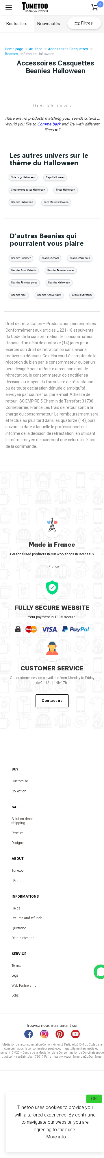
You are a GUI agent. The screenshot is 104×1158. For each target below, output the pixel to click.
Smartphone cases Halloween (28, 189)
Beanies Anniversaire (49, 294)
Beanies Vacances (80, 258)
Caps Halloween (55, 177)
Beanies (11, 54)
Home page (14, 49)
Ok (94, 1098)
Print (17, 881)
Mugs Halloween (65, 189)
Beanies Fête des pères (24, 282)
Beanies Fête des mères (60, 270)
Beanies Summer (21, 258)
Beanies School (50, 258)
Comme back (49, 124)
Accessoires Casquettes (68, 49)
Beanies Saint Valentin (23, 270)
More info (56, 1137)
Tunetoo (17, 871)
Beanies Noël (18, 294)
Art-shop (35, 49)
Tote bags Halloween (23, 177)
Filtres (87, 23)
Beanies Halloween (22, 202)
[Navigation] (8, 7)
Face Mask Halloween (56, 202)
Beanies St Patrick (82, 294)
